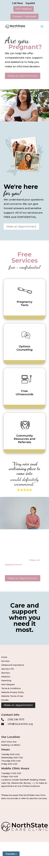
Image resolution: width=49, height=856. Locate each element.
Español (30, 3)
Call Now (17, 3)
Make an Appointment (23, 75)
